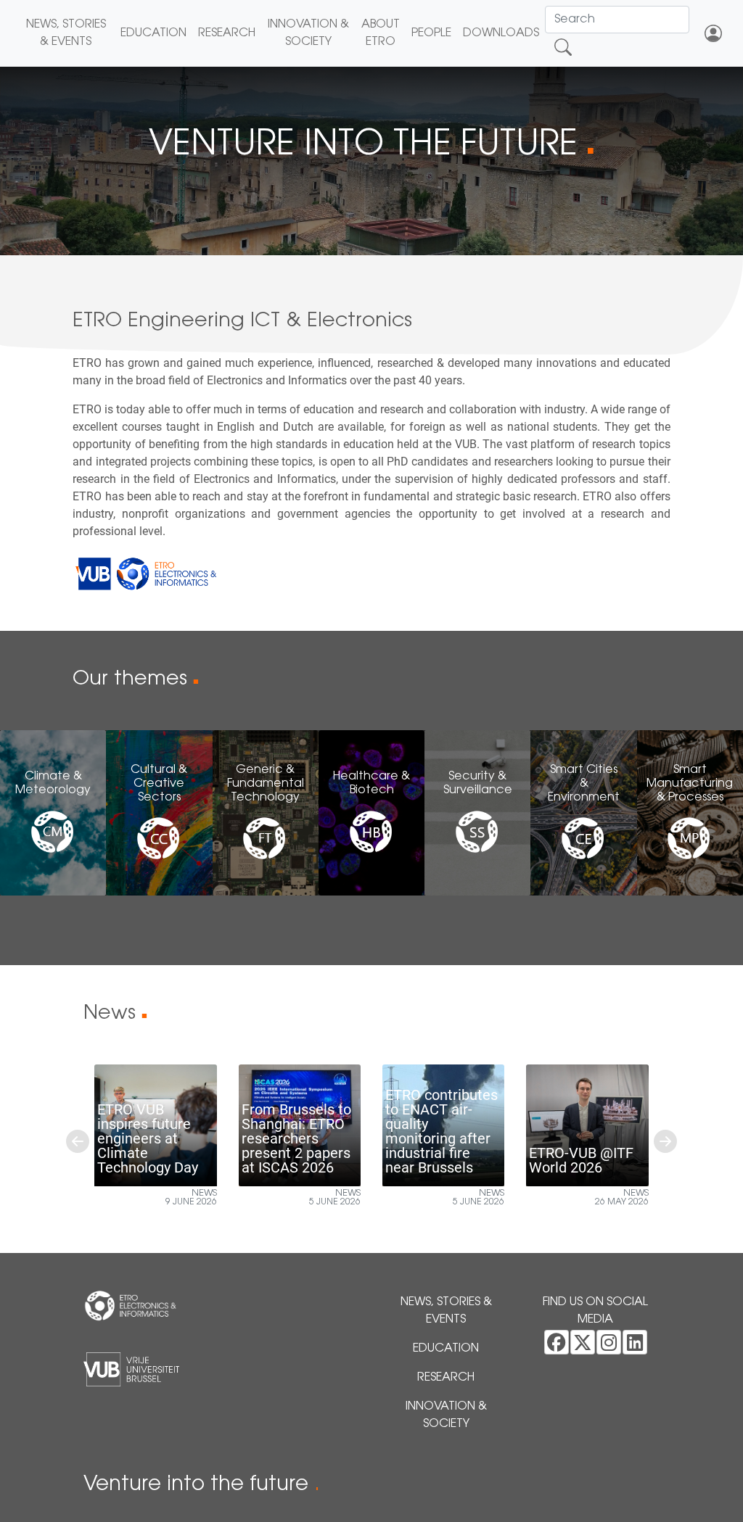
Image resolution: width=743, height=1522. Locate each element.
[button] (77, 1141)
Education (153, 33)
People (431, 33)
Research (226, 33)
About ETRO (380, 33)
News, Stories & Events (66, 33)
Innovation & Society (308, 33)
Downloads (501, 33)
